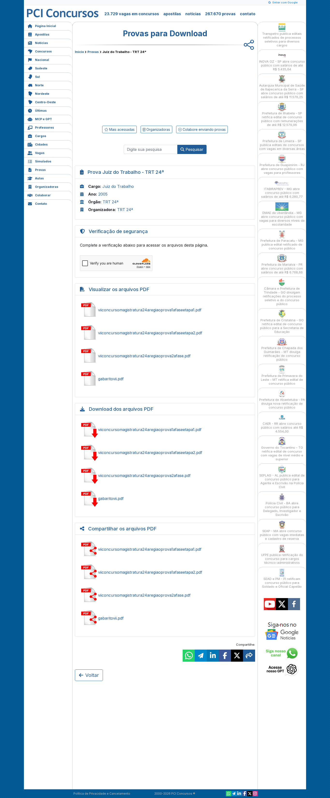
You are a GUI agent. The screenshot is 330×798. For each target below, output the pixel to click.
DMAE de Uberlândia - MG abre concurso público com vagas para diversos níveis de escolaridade (282, 218)
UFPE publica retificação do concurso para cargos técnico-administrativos (282, 558)
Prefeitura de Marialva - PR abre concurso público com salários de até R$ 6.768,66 (282, 268)
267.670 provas (220, 13)
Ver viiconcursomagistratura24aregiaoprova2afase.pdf (165, 356)
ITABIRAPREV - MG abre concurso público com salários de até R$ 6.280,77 (282, 192)
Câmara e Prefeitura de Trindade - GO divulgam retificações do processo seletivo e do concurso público (282, 296)
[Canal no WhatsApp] (228, 793)
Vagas (39, 153)
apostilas (172, 13)
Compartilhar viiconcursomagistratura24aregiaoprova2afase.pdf (165, 595)
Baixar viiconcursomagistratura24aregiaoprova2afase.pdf (165, 475)
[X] (249, 793)
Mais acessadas (121, 129)
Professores (44, 127)
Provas (40, 170)
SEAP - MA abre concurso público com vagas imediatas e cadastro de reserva (282, 535)
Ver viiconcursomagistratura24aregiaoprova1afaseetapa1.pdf (165, 310)
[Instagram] (255, 793)
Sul (37, 77)
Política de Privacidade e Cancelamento (101, 793)
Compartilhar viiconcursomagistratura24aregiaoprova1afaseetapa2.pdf (165, 572)
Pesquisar (193, 149)
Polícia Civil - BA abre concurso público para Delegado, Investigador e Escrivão (282, 509)
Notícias (41, 43)
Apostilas (42, 34)
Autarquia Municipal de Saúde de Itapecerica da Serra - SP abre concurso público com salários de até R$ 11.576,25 (282, 91)
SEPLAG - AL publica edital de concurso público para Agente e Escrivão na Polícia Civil (282, 481)
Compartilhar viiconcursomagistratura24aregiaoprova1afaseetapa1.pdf (165, 549)
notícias (193, 13)
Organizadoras (46, 187)
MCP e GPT (43, 119)
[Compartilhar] (249, 656)
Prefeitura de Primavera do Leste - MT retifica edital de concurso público (282, 379)
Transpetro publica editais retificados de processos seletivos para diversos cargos (282, 39)
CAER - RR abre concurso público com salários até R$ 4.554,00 (282, 427)
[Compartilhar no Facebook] (225, 656)
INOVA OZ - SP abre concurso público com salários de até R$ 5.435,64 (282, 65)
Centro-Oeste (45, 102)
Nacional (42, 60)
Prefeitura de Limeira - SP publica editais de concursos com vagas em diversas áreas (282, 145)
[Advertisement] (125, 89)
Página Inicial (45, 26)
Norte (39, 85)
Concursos (43, 51)
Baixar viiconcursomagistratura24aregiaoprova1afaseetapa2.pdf (165, 452)
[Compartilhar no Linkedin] (213, 656)
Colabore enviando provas (204, 129)
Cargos (40, 136)
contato (247, 13)
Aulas (39, 178)
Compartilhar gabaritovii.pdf (165, 618)
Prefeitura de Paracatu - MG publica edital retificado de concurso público (281, 244)
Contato (41, 203)
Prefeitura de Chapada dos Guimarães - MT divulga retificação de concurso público (282, 353)
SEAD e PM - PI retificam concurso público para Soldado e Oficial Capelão (282, 582)
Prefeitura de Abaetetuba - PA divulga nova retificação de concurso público (282, 403)
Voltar (92, 675)
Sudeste (41, 68)
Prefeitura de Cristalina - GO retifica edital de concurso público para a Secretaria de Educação (282, 326)
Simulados (43, 161)
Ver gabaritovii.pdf (165, 378)
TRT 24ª (110, 201)
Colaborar (43, 195)
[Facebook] (244, 793)
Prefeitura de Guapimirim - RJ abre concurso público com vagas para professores (282, 169)
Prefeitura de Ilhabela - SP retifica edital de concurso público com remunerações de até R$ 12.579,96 (282, 119)
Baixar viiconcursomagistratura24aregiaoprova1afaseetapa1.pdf (165, 429)
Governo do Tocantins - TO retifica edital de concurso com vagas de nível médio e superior (282, 453)
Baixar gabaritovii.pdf (165, 498)
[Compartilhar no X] (237, 656)
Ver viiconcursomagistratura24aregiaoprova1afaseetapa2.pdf (165, 333)
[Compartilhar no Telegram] (201, 656)
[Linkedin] (239, 793)
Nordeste (42, 93)
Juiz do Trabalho (118, 186)
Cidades (41, 144)
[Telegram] (234, 793)
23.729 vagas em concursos (131, 13)
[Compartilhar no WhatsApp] (189, 656)
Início (79, 52)
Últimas (41, 110)
